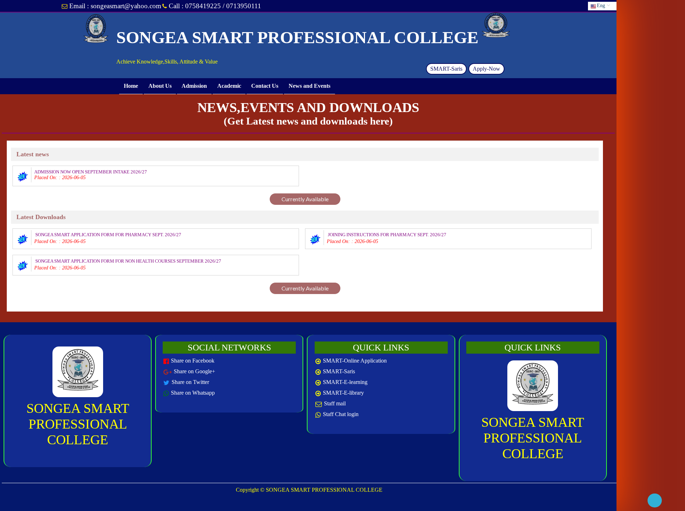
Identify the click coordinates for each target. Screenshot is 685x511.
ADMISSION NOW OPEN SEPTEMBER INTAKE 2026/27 (90, 171)
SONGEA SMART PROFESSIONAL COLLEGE (77, 424)
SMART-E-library (343, 393)
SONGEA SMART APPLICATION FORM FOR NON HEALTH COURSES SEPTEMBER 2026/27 (128, 261)
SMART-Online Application (355, 361)
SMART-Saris (446, 69)
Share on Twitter (190, 382)
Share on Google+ (194, 371)
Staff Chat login (341, 414)
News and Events (309, 86)
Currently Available (305, 199)
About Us (159, 86)
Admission (194, 86)
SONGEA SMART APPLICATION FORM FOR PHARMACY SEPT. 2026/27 (108, 234)
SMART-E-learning (345, 382)
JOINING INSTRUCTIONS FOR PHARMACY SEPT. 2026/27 (387, 234)
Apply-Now (486, 69)
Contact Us (264, 86)
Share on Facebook (192, 361)
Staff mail (335, 403)
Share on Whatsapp (193, 393)
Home (131, 86)
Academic (229, 86)
